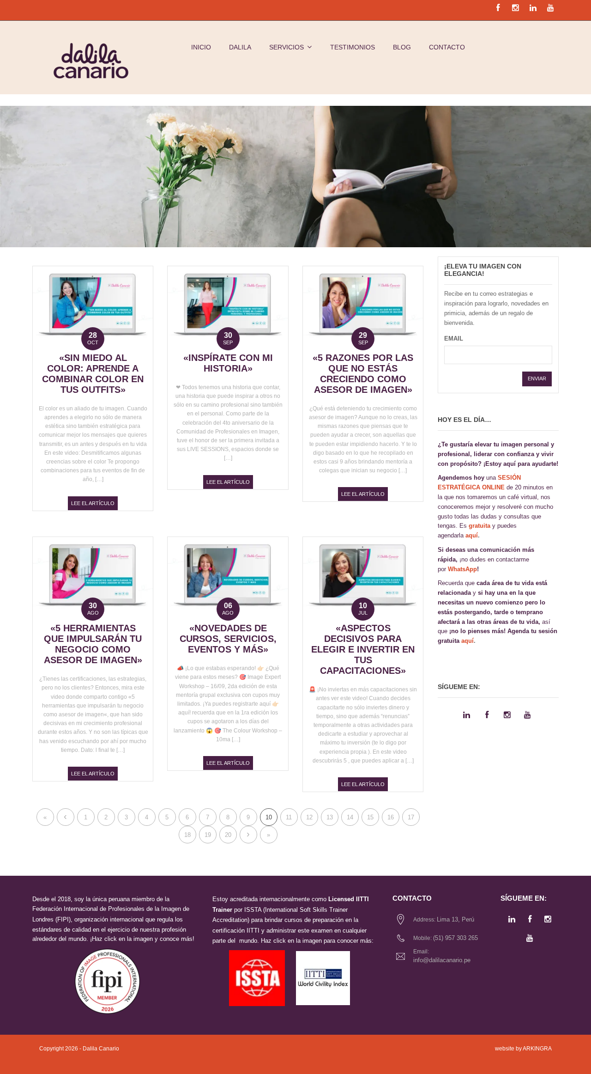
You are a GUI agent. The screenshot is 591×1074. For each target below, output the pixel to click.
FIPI (63, 919)
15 (370, 817)
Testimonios (352, 47)
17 (411, 817)
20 (228, 834)
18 (187, 834)
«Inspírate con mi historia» (228, 363)
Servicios (286, 47)
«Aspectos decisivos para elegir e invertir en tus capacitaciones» (363, 649)
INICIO (201, 47)
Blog (402, 47)
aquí (471, 535)
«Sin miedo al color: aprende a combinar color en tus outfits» (93, 374)
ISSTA (252, 909)
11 (289, 817)
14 (350, 817)
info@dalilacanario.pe (441, 960)
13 (329, 817)
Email (453, 338)
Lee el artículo (93, 503)
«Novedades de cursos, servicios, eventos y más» (228, 638)
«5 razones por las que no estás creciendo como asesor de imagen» (363, 374)
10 (268, 817)
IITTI (253, 930)
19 (208, 834)
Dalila (240, 47)
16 (390, 817)
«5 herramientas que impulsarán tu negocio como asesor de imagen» (93, 644)
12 (309, 817)
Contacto (447, 47)
